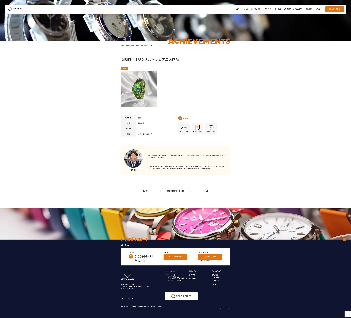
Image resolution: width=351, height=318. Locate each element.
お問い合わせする (211, 257)
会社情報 (216, 277)
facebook (133, 298)
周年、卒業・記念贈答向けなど (176, 277)
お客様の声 (287, 9)
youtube (129, 298)
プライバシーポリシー (225, 308)
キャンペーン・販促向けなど (175, 281)
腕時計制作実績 (130, 45)
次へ (205, 191)
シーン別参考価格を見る (176, 257)
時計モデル (268, 9)
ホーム (122, 45)
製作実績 (278, 9)
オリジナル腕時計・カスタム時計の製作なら (138, 306)
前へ (145, 191)
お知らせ (216, 281)
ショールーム (217, 279)
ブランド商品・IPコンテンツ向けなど (177, 279)
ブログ (318, 9)
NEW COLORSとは (242, 9)
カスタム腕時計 (298, 9)
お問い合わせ (335, 9)
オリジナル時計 (256, 9)
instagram (122, 298)
